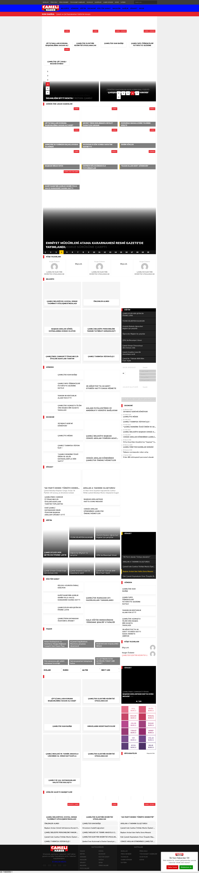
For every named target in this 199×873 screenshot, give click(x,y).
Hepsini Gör (151, 753)
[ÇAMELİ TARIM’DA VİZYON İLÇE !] (101, 340)
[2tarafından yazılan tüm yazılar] (54, 267)
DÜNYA (101, 851)
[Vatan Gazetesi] (112, 798)
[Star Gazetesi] (149, 798)
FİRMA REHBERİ (63, 2)
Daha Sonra (172, 867)
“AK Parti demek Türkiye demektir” (136, 557)
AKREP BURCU (151, 732)
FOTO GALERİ (84, 868)
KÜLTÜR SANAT (104, 8)
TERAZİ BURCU (133, 732)
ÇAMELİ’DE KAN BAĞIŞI (91, 823)
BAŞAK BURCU (151, 724)
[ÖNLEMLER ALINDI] (101, 285)
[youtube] (65, 865)
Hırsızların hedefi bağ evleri (93, 828)
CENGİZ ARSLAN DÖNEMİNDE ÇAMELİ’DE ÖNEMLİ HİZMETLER (138, 841)
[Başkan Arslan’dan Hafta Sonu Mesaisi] (138, 545)
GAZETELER (98, 2)
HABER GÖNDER (108, 2)
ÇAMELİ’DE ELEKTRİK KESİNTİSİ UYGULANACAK (54, 273)
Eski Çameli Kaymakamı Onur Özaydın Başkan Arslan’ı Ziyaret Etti (139, 576)
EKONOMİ (92, 8)
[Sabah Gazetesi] (62, 798)
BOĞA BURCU (151, 709)
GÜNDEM (74, 8)
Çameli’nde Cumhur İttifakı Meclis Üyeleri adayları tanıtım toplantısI (139, 567)
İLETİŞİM (123, 2)
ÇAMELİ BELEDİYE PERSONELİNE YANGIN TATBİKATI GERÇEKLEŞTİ (62, 832)
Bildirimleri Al (186, 867)
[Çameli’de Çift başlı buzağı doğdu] (56, 50)
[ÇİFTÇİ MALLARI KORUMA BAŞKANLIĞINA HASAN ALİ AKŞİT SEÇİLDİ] (56, 31)
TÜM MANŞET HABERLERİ (77, 2)
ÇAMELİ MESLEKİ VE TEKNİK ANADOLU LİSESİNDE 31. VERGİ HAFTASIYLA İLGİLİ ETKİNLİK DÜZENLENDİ (100, 832)
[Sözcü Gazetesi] (74, 798)
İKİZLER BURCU (133, 717)
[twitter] (49, 865)
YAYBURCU (133, 739)
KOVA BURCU (133, 746)
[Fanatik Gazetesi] (124, 798)
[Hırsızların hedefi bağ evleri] (101, 710)
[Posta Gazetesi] (49, 798)
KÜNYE (117, 2)
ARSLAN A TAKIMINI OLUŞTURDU (136, 562)
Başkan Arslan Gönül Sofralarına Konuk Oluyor (62, 828)
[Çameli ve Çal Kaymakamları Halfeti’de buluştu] (62, 764)
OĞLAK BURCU (151, 739)
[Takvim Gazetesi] (99, 798)
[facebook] (44, 865)
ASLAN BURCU (133, 724)
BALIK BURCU (151, 746)
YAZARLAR (90, 2)
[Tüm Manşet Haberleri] (153, 252)
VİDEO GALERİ (103, 865)
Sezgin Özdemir (54, 262)
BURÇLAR (45, 2)
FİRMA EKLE (53, 2)
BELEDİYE (65, 8)
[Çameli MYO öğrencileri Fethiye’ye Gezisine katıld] (142, 31)
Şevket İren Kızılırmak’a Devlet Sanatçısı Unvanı (73, 14)
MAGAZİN (116, 8)
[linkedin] (60, 865)
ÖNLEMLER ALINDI (51, 823)
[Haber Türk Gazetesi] (87, 798)
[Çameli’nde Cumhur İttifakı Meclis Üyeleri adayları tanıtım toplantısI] (62, 340)
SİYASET (133, 8)
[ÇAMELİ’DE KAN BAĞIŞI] (113, 31)
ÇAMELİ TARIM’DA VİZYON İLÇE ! (57, 841)
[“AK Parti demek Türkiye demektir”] (137, 805)
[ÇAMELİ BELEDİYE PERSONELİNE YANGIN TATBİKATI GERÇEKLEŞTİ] (101, 312)
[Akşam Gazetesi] (137, 798)
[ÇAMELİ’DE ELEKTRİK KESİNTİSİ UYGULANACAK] (85, 31)
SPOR (141, 8)
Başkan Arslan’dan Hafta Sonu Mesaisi (138, 571)
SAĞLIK (125, 8)
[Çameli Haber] (179, 855)
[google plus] (55, 865)
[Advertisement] (32, 51)
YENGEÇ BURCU (151, 717)
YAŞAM (82, 851)
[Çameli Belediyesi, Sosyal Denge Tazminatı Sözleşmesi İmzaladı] (62, 285)
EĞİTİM (83, 8)
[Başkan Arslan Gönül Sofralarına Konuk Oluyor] (62, 312)
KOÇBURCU (133, 709)
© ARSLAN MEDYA (59, 862)
